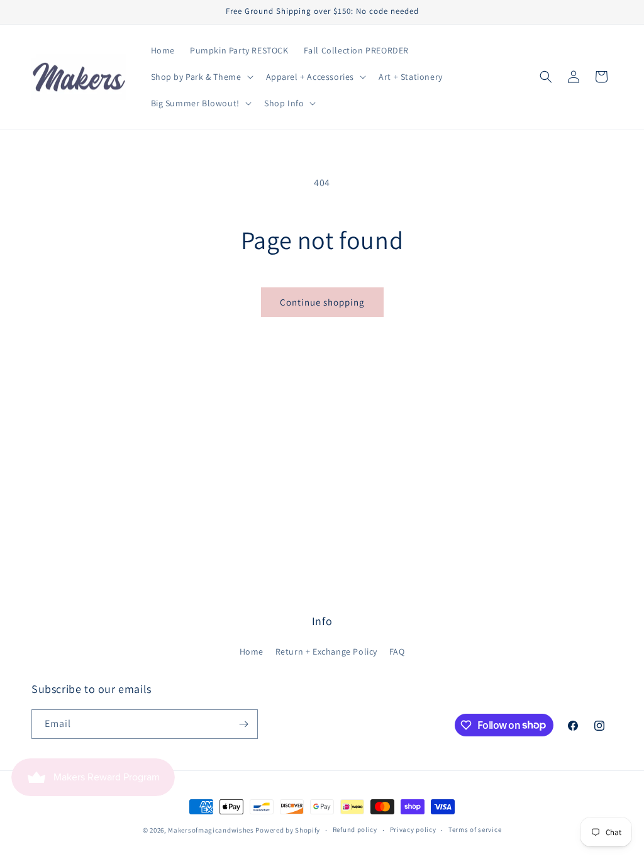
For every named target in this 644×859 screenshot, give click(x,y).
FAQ (397, 651)
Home (252, 651)
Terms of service (474, 829)
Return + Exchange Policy (326, 651)
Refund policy (355, 829)
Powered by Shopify (287, 830)
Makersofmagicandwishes (210, 830)
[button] (200, 77)
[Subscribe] (243, 724)
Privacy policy (413, 829)
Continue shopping (322, 302)
